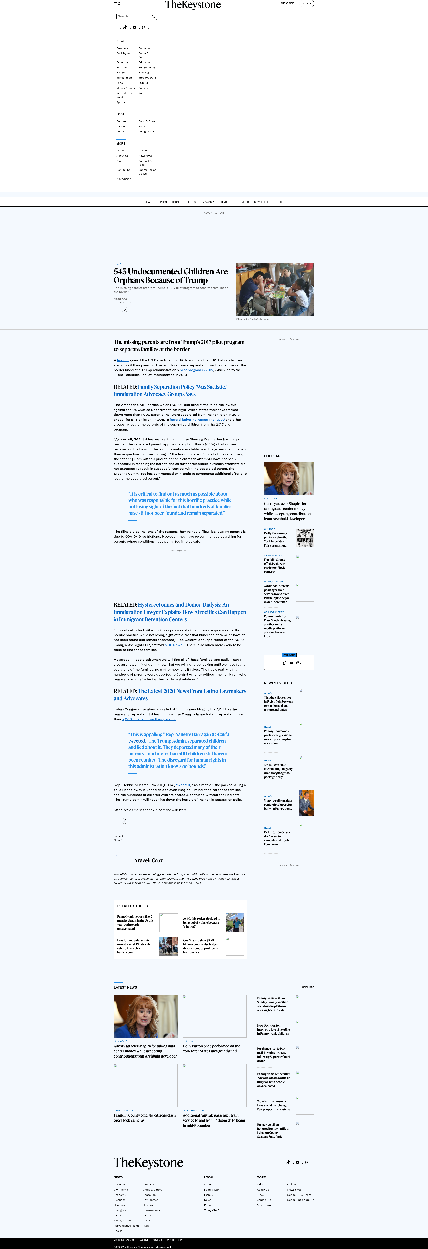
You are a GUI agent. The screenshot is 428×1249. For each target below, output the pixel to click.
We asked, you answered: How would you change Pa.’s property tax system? (273, 1105)
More (261, 1177)
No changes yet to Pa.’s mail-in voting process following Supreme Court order (273, 1055)
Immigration (124, 78)
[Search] (153, 16)
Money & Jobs (125, 88)
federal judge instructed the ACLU (197, 419)
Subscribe (287, 3)
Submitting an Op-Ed (300, 1200)
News (142, 126)
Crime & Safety (274, 555)
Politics (143, 88)
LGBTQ (143, 83)
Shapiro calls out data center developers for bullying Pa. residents (278, 805)
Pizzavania (207, 202)
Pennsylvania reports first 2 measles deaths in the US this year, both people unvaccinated (135, 923)
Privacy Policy (175, 1240)
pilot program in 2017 (196, 370)
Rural (141, 93)
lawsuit (123, 360)
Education (144, 62)
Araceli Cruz (120, 298)
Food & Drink (146, 121)
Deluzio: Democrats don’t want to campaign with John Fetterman (277, 838)
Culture (121, 121)
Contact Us (123, 170)
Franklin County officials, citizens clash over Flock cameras (274, 566)
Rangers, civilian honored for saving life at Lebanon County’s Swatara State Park (273, 1131)
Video (120, 151)
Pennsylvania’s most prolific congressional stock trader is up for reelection (278, 737)
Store (119, 161)
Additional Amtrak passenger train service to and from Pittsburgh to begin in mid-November (276, 594)
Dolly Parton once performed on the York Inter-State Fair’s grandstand (276, 539)
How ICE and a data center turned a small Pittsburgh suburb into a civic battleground (134, 946)
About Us (122, 156)
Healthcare (123, 73)
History (121, 126)
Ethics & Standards (124, 1240)
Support (143, 1240)
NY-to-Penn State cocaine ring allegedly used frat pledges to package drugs (278, 771)
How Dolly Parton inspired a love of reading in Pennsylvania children (273, 1029)
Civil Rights (123, 53)
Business (122, 48)
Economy (122, 62)
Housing (143, 73)
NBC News (174, 645)
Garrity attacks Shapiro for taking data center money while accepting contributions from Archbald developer (145, 1051)
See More (308, 987)
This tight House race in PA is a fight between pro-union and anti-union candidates (278, 704)
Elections (122, 68)
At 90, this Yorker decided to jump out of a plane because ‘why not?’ (201, 922)
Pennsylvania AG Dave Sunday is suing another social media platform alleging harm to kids (277, 626)
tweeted (136, 741)
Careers (157, 1240)
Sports (120, 102)
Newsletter (145, 156)
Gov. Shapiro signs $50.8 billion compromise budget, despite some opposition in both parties (201, 946)
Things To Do (146, 132)
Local (176, 202)
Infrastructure (147, 78)
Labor (120, 83)
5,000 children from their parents (149, 719)
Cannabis (144, 48)
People (120, 132)
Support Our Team (299, 1195)
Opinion (143, 151)
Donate (306, 3)
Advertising (123, 179)
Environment (146, 68)
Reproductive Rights (126, 1226)
